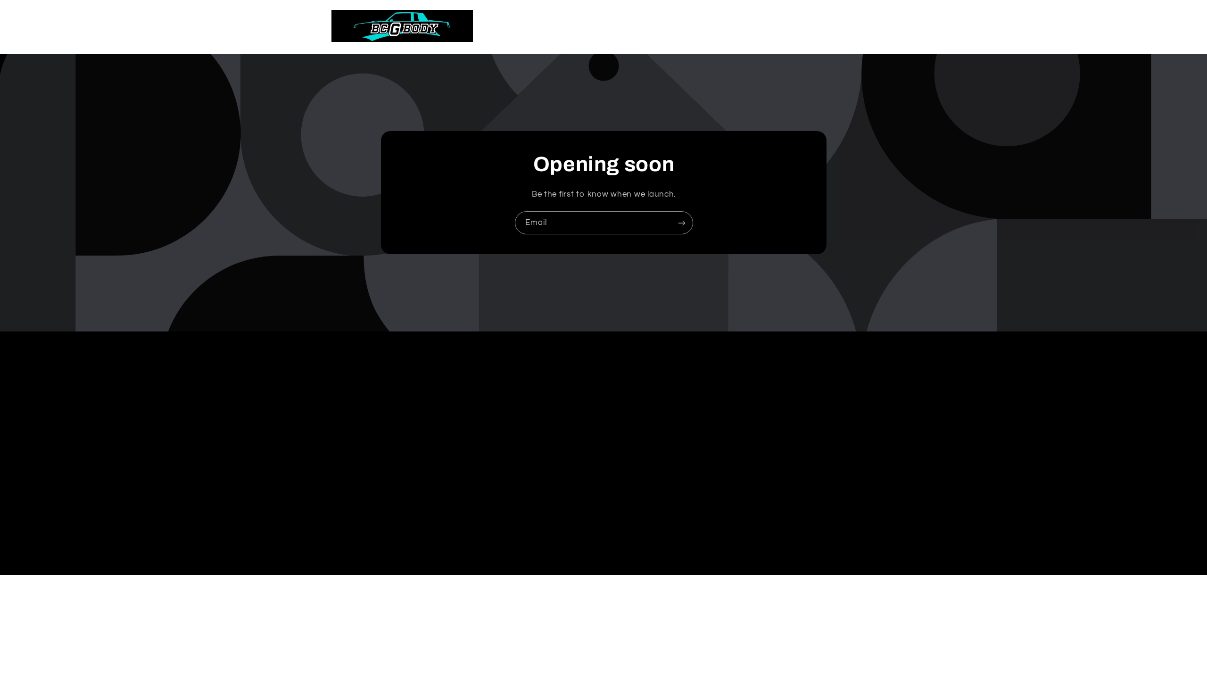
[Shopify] (651, 635)
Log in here (646, 653)
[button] (832, 26)
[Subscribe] (681, 222)
